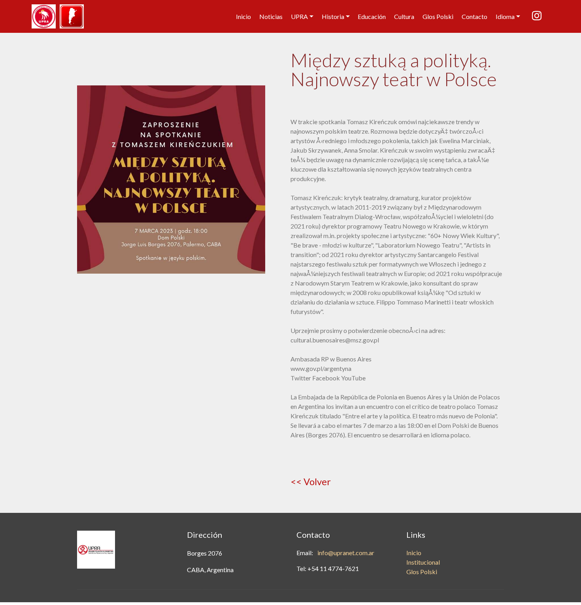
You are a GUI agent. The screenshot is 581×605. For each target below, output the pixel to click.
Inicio (243, 16)
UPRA (299, 16)
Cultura (404, 16)
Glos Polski (438, 16)
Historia (333, 16)
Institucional (423, 562)
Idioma (505, 16)
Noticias (271, 16)
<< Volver (310, 481)
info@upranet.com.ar (345, 552)
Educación (372, 16)
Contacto (474, 16)
